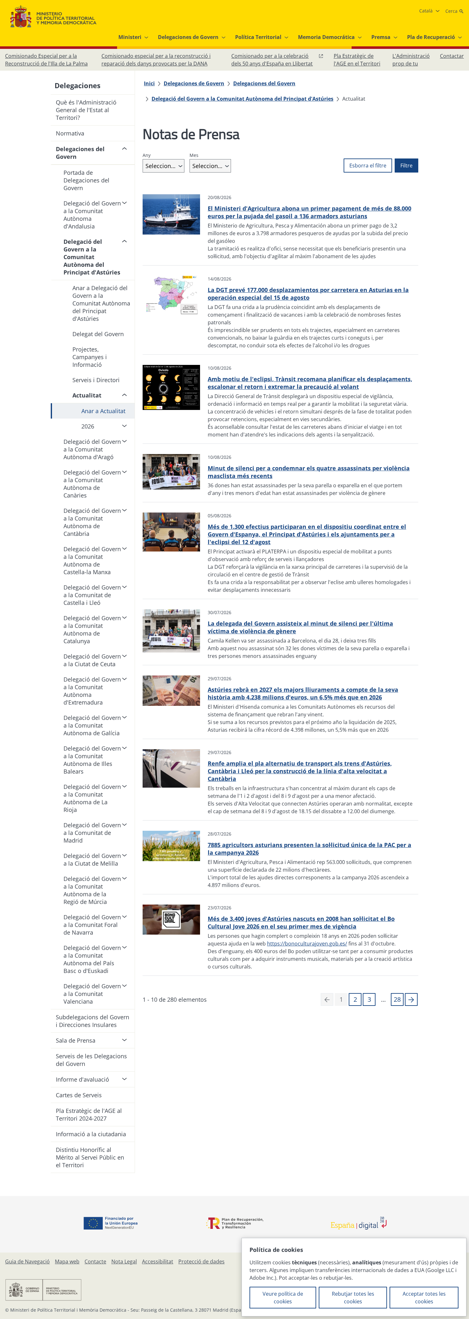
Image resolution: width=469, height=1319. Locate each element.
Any (147, 155)
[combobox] (163, 166)
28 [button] (397, 999)
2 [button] (355, 999)
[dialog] (354, 1277)
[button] (411, 999)
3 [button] (369, 999)
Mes (194, 155)
